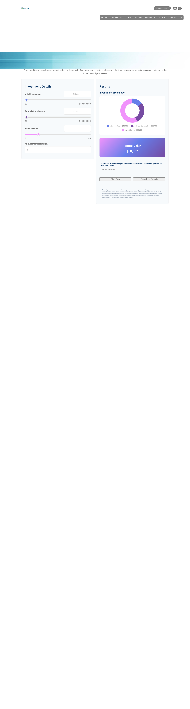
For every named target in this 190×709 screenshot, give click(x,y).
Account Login (162, 8)
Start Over (115, 179)
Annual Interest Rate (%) (36, 143)
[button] (116, 17)
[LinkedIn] (175, 8)
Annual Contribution (35, 111)
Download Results (149, 179)
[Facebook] (179, 8)
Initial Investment (33, 94)
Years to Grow (31, 128)
